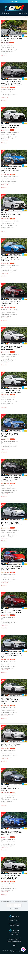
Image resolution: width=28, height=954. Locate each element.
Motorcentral (18, 951)
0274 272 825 (7, 13)
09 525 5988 (15, 920)
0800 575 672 (15, 933)
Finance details (4, 97)
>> (19, 905)
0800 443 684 (23, 13)
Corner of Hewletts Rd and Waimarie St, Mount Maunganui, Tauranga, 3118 (14, 939)
